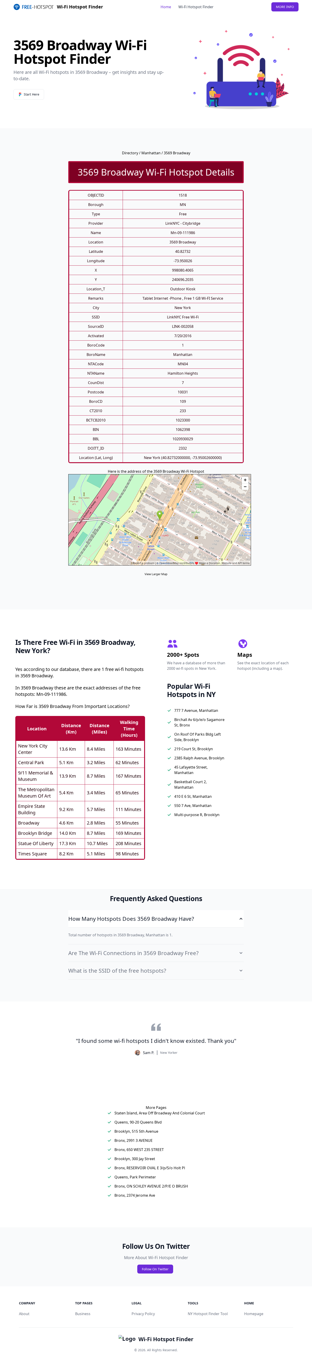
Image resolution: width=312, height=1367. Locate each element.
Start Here (31, 94)
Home (166, 6)
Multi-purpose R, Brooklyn (196, 814)
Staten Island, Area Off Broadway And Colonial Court (159, 1113)
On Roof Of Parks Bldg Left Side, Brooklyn (197, 737)
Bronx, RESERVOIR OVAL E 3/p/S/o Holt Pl (149, 1167)
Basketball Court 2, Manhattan (190, 784)
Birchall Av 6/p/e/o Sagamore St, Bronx (199, 722)
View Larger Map (156, 574)
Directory (130, 152)
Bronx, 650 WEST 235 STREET (139, 1149)
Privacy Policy (143, 1313)
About (24, 1313)
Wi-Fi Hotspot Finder (196, 6)
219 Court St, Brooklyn (193, 748)
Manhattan (151, 152)
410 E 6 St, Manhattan (193, 796)
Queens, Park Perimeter (135, 1177)
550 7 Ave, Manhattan (193, 805)
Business (82, 1313)
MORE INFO (285, 7)
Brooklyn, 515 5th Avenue (136, 1131)
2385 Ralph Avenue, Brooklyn (199, 758)
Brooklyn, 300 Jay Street (134, 1158)
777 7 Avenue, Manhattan (196, 710)
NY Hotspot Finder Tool (208, 1313)
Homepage (253, 1313)
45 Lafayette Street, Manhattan (191, 770)
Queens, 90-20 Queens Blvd (138, 1122)
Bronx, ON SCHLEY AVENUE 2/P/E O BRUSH (151, 1186)
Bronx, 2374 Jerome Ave (134, 1195)
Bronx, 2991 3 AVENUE (133, 1140)
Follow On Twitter (155, 1269)
